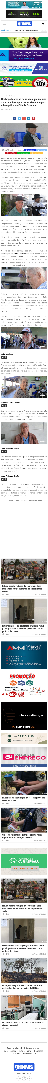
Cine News (15, 1053)
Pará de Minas (8, 96)
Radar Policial (40, 803)
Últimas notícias (39, 594)
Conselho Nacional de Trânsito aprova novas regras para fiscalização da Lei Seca (22, 836)
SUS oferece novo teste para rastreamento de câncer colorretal (23, 1024)
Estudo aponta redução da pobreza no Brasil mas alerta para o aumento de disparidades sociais (22, 588)
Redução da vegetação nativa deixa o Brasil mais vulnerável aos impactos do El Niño (22, 987)
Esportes (38, 1051)
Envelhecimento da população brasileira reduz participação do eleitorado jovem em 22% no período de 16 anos (23, 628)
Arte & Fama (25, 1051)
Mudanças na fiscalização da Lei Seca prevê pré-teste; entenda (24, 799)
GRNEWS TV (29, 1053)
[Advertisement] (24, 528)
